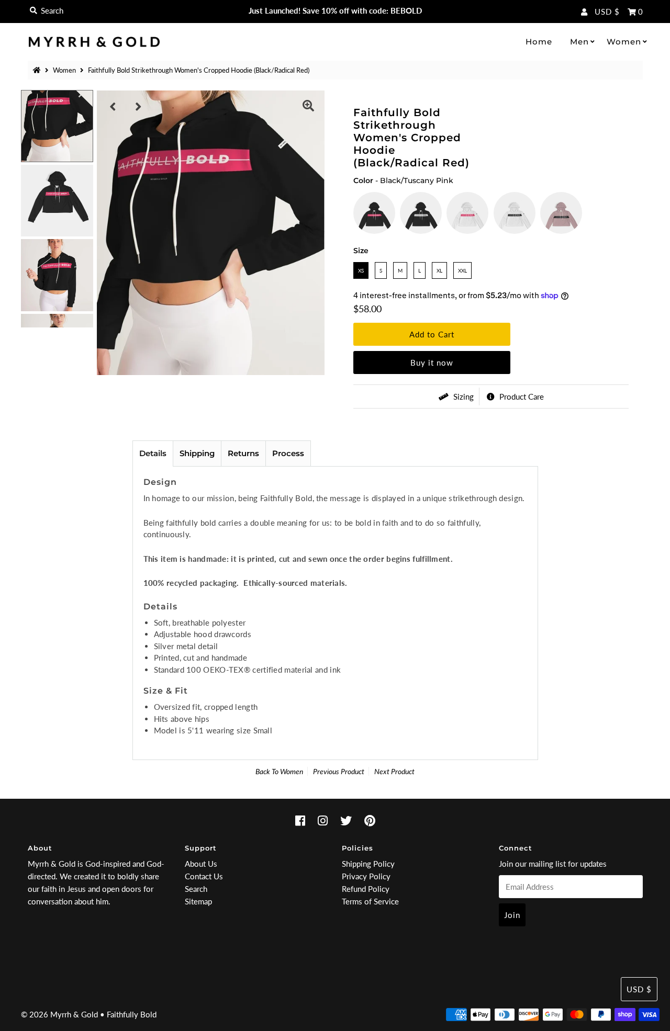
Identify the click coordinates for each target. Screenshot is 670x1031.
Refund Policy (365, 888)
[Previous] (113, 106)
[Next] (138, 106)
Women (624, 42)
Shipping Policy (368, 863)
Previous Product (338, 771)
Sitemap (198, 901)
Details (152, 453)
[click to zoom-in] (308, 106)
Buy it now (431, 362)
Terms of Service (370, 901)
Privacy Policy (366, 876)
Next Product (394, 771)
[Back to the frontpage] (38, 70)
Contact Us (204, 876)
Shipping (197, 453)
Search (196, 888)
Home (539, 42)
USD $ (607, 11)
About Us (201, 863)
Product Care (520, 396)
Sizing (462, 396)
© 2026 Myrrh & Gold (59, 1014)
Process (288, 453)
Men (579, 42)
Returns (243, 453)
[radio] (374, 213)
